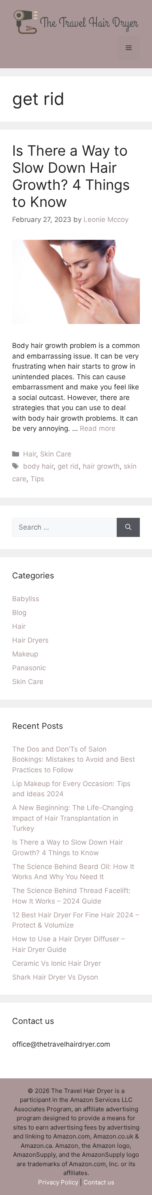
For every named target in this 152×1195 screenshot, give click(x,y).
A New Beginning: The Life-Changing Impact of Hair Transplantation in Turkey (72, 818)
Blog (19, 612)
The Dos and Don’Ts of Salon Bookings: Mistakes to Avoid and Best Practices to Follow (73, 759)
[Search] (128, 527)
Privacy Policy (58, 1182)
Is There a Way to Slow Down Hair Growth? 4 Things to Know (71, 176)
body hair (38, 466)
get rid (68, 466)
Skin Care (55, 454)
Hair (29, 454)
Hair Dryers (30, 640)
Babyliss (25, 599)
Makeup (25, 654)
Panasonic (29, 668)
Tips (37, 479)
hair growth (101, 466)
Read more (98, 428)
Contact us (98, 1182)
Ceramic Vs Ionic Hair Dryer (56, 963)
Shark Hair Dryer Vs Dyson (55, 977)
